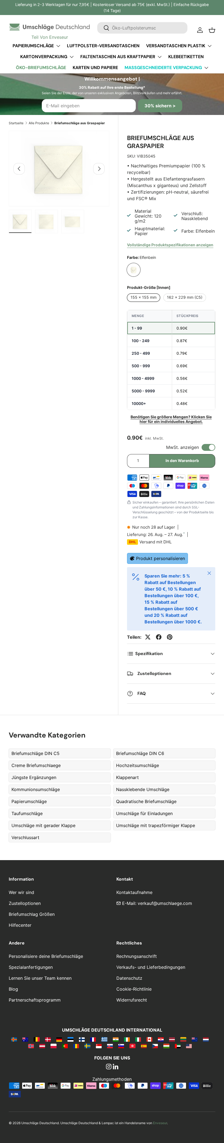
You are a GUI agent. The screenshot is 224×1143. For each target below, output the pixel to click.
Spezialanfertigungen (31, 967)
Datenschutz (129, 978)
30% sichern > (160, 105)
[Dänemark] (48, 1039)
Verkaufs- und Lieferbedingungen (150, 967)
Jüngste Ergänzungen (33, 777)
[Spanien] (144, 1046)
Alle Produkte (39, 123)
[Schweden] (87, 1046)
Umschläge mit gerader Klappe (43, 825)
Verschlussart (25, 837)
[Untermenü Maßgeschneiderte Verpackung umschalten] (206, 67)
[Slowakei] (110, 1046)
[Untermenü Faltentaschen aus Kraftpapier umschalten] (159, 57)
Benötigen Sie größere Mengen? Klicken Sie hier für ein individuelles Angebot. (171, 419)
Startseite (16, 123)
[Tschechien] (155, 1046)
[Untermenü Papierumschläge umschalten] (58, 46)
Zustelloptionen (25, 903)
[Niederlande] (206, 1039)
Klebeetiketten (186, 57)
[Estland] (70, 1039)
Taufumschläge (27, 813)
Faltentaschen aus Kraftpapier (117, 57)
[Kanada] (149, 1039)
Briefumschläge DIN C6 (140, 753)
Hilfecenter (20, 925)
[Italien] (138, 1039)
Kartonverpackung (43, 57)
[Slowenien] (121, 1046)
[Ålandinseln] (14, 1039)
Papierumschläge (33, 46)
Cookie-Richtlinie (134, 989)
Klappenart (127, 777)
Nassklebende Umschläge (142, 789)
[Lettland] (172, 1039)
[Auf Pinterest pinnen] (169, 637)
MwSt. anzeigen (182, 447)
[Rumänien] (76, 1046)
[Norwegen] (31, 1046)
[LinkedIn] (115, 1067)
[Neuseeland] (195, 1039)
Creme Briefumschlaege (36, 765)
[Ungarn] (166, 1046)
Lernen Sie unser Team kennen (40, 978)
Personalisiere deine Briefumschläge (46, 956)
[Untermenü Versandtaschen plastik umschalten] (209, 46)
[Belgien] (36, 1039)
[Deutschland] (59, 1039)
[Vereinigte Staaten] (189, 1046)
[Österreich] (42, 1046)
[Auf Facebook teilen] (158, 637)
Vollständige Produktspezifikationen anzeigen (170, 244)
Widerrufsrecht (131, 1000)
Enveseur (160, 1123)
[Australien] (25, 1039)
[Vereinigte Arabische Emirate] (178, 1046)
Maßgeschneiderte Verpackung (163, 67)
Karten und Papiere (95, 67)
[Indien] (116, 1039)
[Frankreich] (93, 1039)
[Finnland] (82, 1039)
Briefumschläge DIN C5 (35, 753)
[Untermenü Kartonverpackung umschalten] (71, 57)
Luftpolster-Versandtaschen (103, 46)
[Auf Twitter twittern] (147, 637)
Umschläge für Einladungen (144, 813)
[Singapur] (99, 1046)
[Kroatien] (161, 1039)
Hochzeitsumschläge (137, 765)
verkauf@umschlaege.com (165, 903)
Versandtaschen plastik (175, 46)
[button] (212, 30)
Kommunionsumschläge (35, 789)
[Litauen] (183, 1039)
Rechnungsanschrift (136, 956)
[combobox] (142, 28)
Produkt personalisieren (160, 558)
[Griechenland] (104, 1039)
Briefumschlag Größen (32, 914)
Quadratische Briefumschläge (146, 801)
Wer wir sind (21, 892)
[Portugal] (65, 1046)
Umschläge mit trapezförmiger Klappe (155, 825)
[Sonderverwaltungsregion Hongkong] (132, 1046)
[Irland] (127, 1039)
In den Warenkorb (182, 460)
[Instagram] (108, 1067)
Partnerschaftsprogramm (35, 1000)
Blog (13, 989)
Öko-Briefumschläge (41, 67)
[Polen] (53, 1046)
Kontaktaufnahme (134, 892)
